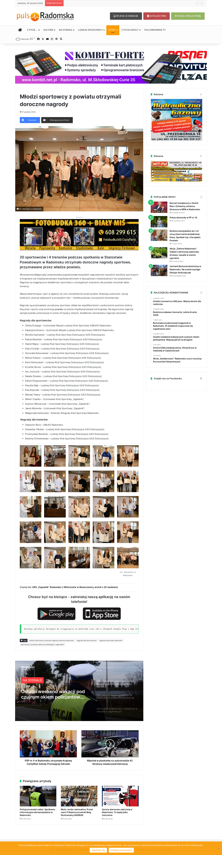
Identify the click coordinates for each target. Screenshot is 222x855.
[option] (79, 691)
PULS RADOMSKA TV (155, 30)
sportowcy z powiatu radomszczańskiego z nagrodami (42, 644)
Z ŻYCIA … (32, 30)
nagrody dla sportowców (87, 640)
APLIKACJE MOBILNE (126, 15)
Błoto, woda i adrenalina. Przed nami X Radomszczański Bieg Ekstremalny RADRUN (77, 812)
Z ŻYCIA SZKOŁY (129, 30)
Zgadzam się (98, 850)
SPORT (112, 30)
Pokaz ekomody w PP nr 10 (183, 217)
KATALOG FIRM (157, 15)
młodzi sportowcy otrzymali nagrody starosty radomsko (51, 640)
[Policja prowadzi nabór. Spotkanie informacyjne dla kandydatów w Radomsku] (38, 796)
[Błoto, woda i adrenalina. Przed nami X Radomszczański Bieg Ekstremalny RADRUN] (79, 796)
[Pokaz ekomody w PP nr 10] (159, 221)
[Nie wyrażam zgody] (218, 848)
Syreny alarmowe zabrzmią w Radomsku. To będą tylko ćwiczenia (117, 812)
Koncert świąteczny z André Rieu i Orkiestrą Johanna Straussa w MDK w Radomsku (185, 206)
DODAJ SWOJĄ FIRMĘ (189, 15)
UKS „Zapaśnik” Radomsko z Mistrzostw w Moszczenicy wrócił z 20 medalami (75, 587)
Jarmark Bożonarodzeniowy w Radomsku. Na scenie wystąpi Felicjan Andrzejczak (185, 269)
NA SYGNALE (65, 30)
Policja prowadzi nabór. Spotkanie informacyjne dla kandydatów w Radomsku (37, 812)
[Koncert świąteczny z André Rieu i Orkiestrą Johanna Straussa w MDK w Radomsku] (159, 207)
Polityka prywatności (121, 850)
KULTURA (48, 30)
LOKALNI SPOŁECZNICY (90, 30)
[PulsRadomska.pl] (45, 16)
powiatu (59, 309)
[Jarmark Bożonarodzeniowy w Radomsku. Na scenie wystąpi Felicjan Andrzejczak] (159, 270)
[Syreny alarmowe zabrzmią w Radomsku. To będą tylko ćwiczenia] (120, 796)
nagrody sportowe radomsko (110, 640)
